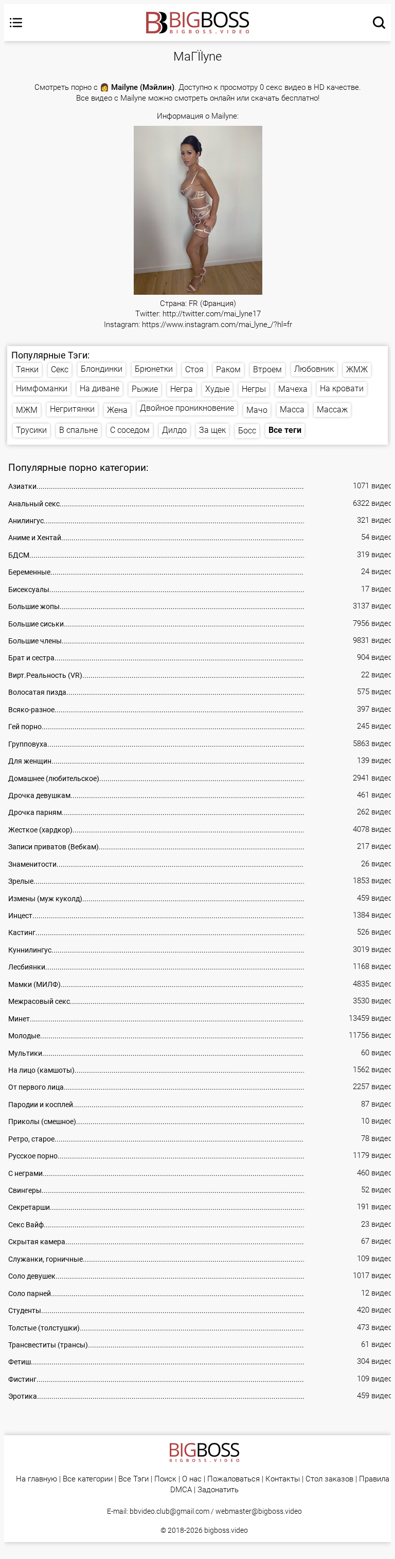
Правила (374, 1479)
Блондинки (101, 369)
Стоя (194, 369)
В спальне (78, 430)
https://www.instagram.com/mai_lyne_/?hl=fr (217, 324)
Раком (228, 369)
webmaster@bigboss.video (259, 1511)
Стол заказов (329, 1479)
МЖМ (27, 410)
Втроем (267, 369)
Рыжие (145, 389)
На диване (99, 388)
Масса (292, 409)
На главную (36, 1479)
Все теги (284, 430)
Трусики (31, 430)
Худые (217, 389)
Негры (254, 389)
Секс (59, 369)
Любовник (314, 369)
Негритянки (72, 409)
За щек (212, 430)
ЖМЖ (357, 369)
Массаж (332, 409)
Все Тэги (133, 1479)
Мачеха (293, 389)
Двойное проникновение (187, 408)
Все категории (88, 1479)
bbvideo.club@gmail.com (169, 1511)
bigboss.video (226, 1530)
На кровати (342, 388)
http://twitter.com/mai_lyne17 (212, 314)
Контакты (282, 1479)
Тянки (27, 369)
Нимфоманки (41, 388)
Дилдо (174, 430)
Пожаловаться (233, 1479)
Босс (247, 430)
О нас (192, 1479)
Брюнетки (154, 369)
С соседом (130, 430)
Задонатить (218, 1490)
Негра (181, 389)
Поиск (165, 1479)
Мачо (256, 410)
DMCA (181, 1490)
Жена (117, 410)
